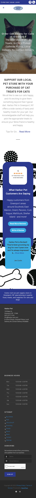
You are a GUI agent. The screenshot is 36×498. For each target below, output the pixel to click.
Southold (19, 206)
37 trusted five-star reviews (18, 176)
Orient (15, 210)
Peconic (22, 210)
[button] (15, 274)
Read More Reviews (18, 224)
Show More (18, 253)
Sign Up (10, 474)
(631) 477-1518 (9, 315)
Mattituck (17, 213)
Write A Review (18, 230)
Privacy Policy (21, 485)
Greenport (15, 203)
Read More (24, 131)
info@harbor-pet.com (11, 317)
